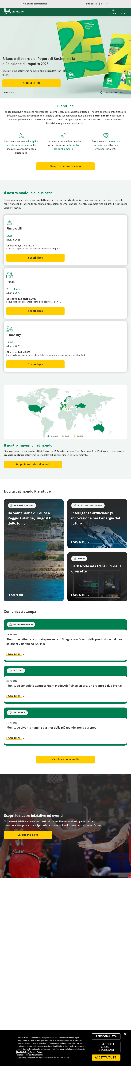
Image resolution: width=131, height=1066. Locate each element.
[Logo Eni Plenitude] (14, 11)
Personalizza (106, 1036)
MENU (123, 13)
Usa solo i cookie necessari (106, 1047)
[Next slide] (126, 92)
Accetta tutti (106, 1057)
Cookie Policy (22, 1052)
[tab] (107, 92)
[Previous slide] (101, 92)
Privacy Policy (36, 1052)
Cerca (113, 13)
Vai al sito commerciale (35, 3)
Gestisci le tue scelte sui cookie (30, 1055)
